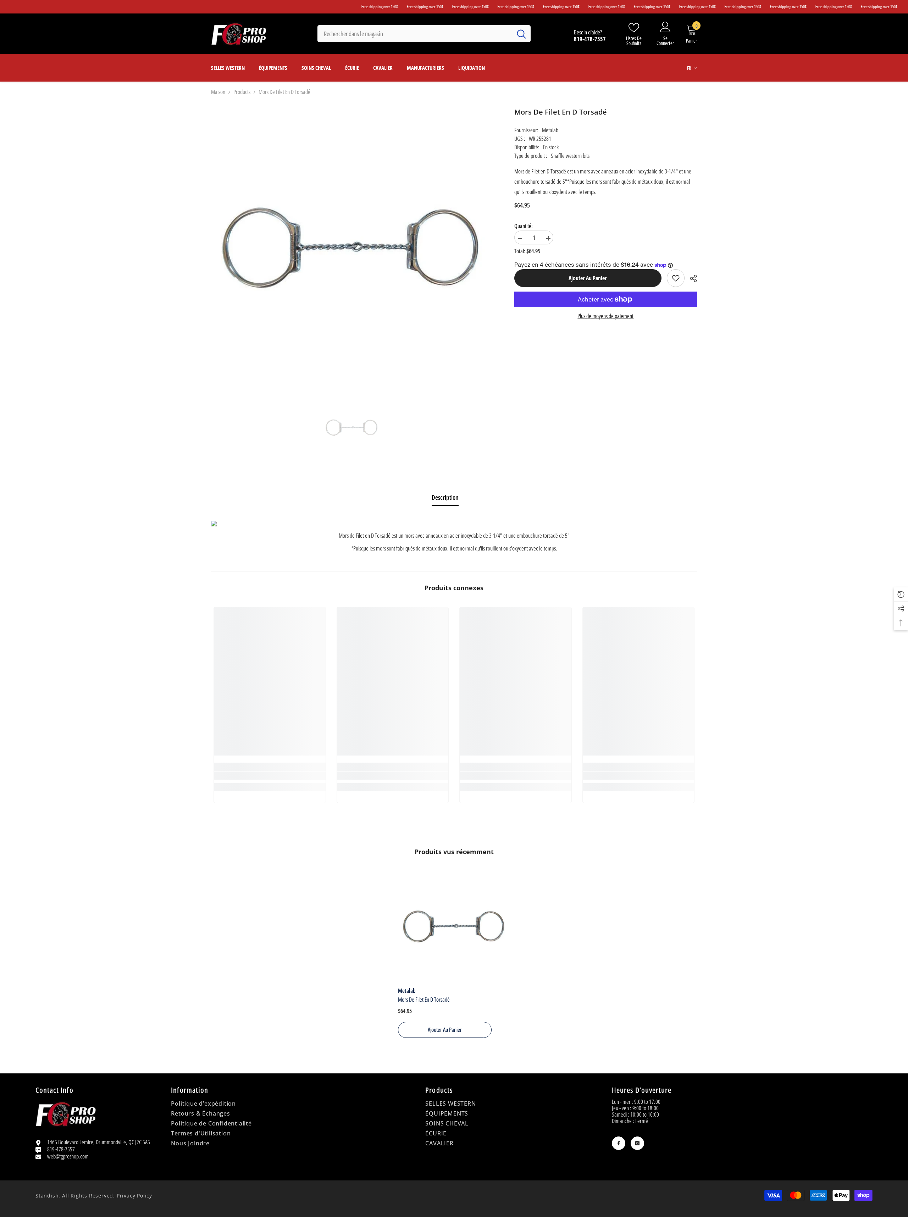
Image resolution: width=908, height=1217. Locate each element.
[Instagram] (637, 1143)
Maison (218, 92)
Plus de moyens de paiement (605, 316)
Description (445, 497)
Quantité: (523, 226)
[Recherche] (424, 33)
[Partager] (691, 278)
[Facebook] (618, 1143)
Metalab (550, 130)
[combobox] (414, 33)
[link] (676, 278)
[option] (352, 428)
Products (241, 92)
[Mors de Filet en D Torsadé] (454, 927)
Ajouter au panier (586, 278)
